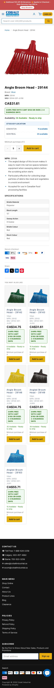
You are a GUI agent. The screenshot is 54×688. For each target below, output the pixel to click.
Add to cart (33, 148)
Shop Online (7, 583)
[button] (27, 57)
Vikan (13, 92)
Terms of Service (9, 632)
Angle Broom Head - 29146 (14, 391)
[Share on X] (12, 271)
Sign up (45, 656)
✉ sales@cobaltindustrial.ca (14, 563)
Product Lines (8, 596)
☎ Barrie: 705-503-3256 (13, 559)
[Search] (48, 21)
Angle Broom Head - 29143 (37, 311)
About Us (6, 592)
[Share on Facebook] (7, 271)
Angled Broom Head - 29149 (38, 391)
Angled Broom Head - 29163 (15, 471)
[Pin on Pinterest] (22, 271)
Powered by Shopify (10, 685)
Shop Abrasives (27, 7)
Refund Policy (8, 624)
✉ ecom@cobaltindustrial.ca (15, 568)
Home (7, 30)
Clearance (6, 604)
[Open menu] (3, 14)
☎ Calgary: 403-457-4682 (14, 555)
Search (5, 668)
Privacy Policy (8, 620)
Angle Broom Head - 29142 (14, 311)
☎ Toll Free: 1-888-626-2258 (15, 551)
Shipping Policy (9, 628)
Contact (5, 587)
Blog (4, 600)
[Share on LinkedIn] (17, 271)
